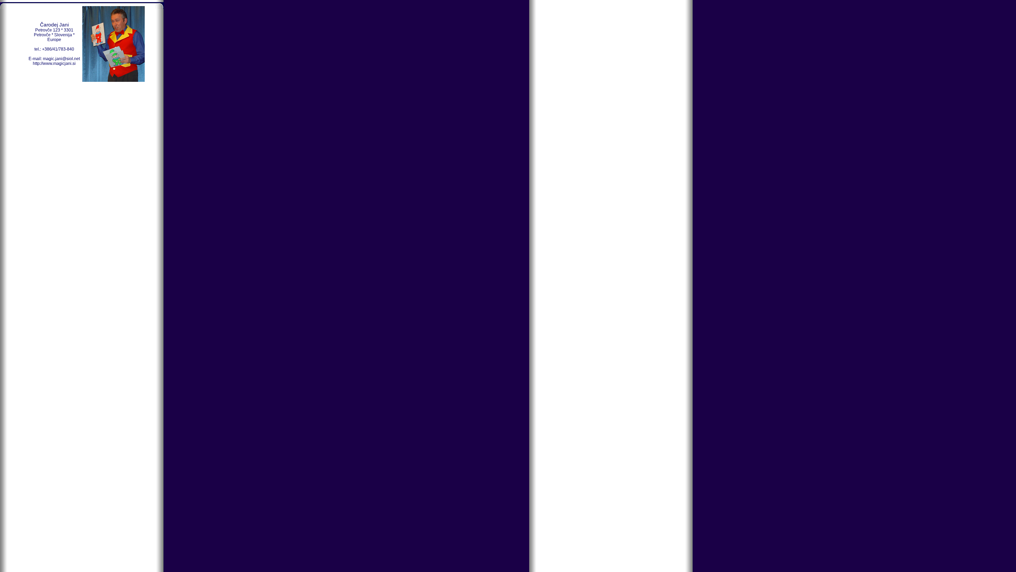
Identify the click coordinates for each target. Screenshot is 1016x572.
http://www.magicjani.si (54, 63)
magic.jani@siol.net (61, 58)
